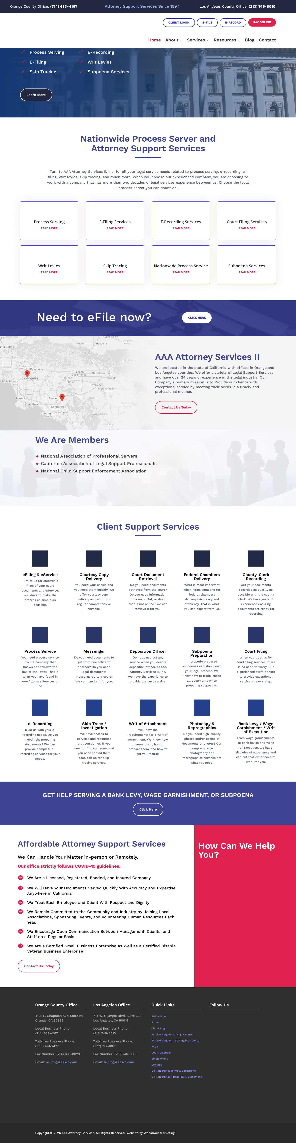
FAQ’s (154, 1046)
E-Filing (38, 62)
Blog (249, 39)
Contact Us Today (176, 407)
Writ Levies (100, 62)
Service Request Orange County (172, 1034)
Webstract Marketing (159, 1133)
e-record (233, 22)
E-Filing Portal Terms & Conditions (173, 1070)
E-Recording (101, 52)
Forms (155, 1022)
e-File (207, 22)
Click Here (197, 317)
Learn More (36, 95)
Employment (159, 1058)
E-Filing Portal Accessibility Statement (176, 1076)
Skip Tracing (43, 71)
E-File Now (158, 1016)
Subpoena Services (108, 71)
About (171, 39)
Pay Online (262, 22)
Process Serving (47, 52)
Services (196, 39)
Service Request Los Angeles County (175, 1040)
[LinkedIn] (215, 1023)
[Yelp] (229, 1023)
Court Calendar (161, 1052)
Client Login (178, 22)
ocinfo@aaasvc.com (61, 1062)
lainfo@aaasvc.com (119, 1062)
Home (154, 39)
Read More (49, 228)
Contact (267, 39)
